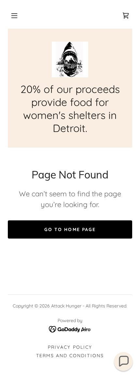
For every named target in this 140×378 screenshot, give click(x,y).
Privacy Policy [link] (70, 347)
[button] (14, 15)
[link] (125, 15)
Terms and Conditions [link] (70, 355)
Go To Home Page (69, 229)
